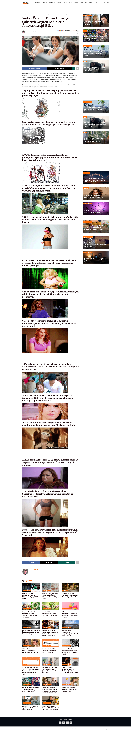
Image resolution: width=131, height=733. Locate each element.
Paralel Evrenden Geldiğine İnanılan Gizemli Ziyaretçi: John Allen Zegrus (31, 632)
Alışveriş (59, 2)
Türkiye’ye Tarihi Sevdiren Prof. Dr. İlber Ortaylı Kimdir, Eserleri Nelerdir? (30, 650)
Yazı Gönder (88, 2)
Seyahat (76, 2)
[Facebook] (96, 2)
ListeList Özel (51, 2)
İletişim (106, 729)
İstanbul (65, 590)
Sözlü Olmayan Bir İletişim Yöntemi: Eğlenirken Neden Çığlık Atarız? (30, 689)
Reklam (100, 729)
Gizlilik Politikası (75, 729)
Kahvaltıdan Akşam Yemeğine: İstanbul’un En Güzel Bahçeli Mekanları (70, 595)
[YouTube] (104, 2)
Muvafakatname (85, 729)
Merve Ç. (28, 31)
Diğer (81, 2)
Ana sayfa (24, 14)
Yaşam (65, 2)
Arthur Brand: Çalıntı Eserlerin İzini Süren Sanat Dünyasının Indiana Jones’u (50, 707)
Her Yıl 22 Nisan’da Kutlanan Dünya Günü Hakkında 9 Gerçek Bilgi (50, 613)
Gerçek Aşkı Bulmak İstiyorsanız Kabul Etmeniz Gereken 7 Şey (70, 689)
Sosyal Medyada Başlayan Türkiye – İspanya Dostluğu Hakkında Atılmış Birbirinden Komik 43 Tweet (30, 671)
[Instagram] (101, 2)
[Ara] (108, 2)
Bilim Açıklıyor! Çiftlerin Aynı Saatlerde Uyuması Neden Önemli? (30, 707)
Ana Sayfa (37, 2)
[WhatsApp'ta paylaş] (73, 68)
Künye (68, 729)
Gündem (44, 2)
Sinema (70, 2)
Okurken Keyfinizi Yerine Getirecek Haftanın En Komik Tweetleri (50, 650)
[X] (99, 2)
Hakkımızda (62, 729)
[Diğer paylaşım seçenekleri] (77, 68)
